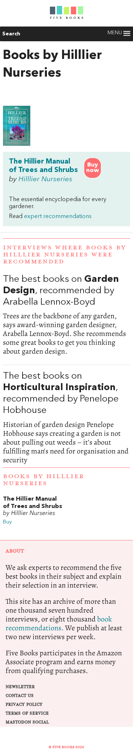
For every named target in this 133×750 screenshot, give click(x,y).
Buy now (92, 168)
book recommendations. (59, 623)
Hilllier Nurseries (45, 179)
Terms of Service (27, 713)
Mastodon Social (27, 722)
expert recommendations (58, 217)
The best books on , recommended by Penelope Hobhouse (66, 417)
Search (11, 33)
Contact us (20, 695)
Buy (7, 522)
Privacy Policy (24, 704)
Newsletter (20, 687)
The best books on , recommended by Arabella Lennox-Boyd (66, 315)
